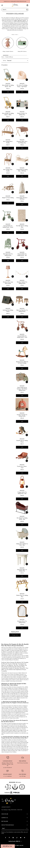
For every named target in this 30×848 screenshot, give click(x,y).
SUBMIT (7, 438)
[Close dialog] (28, 413)
